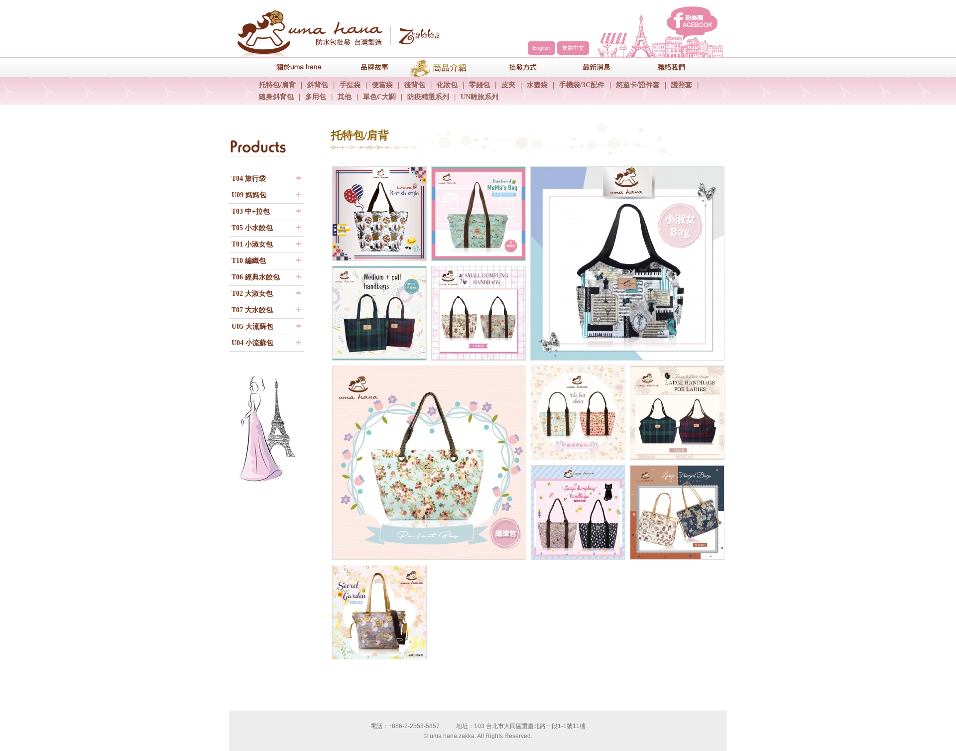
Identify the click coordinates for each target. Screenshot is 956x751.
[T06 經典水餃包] (577, 413)
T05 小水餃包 (252, 228)
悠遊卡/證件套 (638, 85)
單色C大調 (379, 97)
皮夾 (508, 85)
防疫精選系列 (428, 97)
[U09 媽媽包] (477, 213)
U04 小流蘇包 (252, 343)
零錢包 (479, 85)
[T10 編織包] (428, 463)
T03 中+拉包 (251, 211)
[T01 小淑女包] (626, 263)
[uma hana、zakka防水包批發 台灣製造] (336, 30)
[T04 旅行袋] (378, 213)
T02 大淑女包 (252, 293)
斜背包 (317, 85)
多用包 (315, 97)
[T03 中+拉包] (378, 313)
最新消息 (590, 67)
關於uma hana (291, 67)
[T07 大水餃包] (577, 512)
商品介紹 (440, 67)
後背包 (414, 85)
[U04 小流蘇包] (378, 612)
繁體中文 (573, 48)
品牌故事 (366, 67)
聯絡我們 (664, 67)
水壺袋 (537, 85)
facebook (692, 23)
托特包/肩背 (277, 85)
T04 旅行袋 (249, 178)
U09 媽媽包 (249, 195)
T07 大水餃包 (252, 310)
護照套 (681, 85)
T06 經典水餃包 (256, 277)
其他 (345, 97)
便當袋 (382, 85)
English (541, 48)
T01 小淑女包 (252, 244)
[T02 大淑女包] (676, 413)
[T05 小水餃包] (477, 313)
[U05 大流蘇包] (676, 512)
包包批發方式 (515, 67)
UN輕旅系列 (479, 97)
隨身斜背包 (276, 97)
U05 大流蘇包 (252, 326)
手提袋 (350, 85)
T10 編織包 (249, 260)
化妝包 (447, 85)
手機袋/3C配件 (581, 85)
